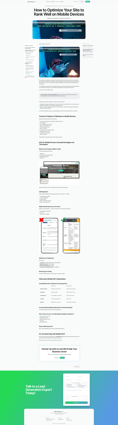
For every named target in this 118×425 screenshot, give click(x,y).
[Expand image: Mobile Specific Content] (59, 235)
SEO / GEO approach (50, 340)
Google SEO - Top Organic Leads (88, 45)
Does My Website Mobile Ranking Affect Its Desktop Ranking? (30, 69)
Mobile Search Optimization (30, 59)
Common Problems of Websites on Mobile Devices (30, 48)
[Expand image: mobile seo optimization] (59, 62)
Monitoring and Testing (29, 61)
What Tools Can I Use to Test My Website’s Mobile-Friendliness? (30, 72)
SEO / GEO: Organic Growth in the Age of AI (88, 55)
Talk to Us (56, 357)
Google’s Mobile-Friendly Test (45, 316)
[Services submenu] (55, 1)
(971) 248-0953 (59, 340)
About (57, 1)
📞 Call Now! (63, 95)
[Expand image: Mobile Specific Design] (59, 173)
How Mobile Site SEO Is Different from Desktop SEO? (30, 66)
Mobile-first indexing (43, 106)
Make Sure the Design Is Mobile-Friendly (29, 53)
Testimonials (62, 1)
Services (52, 1)
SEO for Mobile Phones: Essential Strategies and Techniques (30, 50)
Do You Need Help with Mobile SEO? (30, 77)
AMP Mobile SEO (28, 55)
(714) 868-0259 (60, 419)
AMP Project (42, 320)
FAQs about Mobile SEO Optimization (28, 63)
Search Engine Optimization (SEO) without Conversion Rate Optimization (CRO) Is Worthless (88, 50)
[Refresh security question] (86, 398)
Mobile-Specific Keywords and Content (30, 57)
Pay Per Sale (48, 1)
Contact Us (87, 1)
